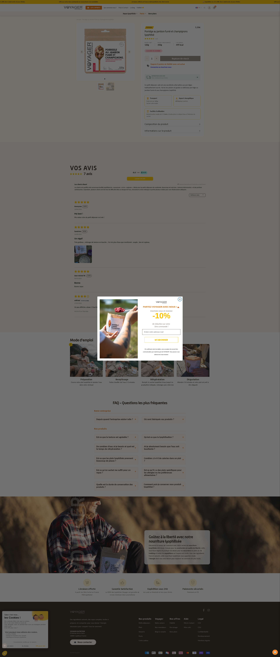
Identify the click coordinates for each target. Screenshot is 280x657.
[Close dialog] (180, 299)
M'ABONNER (161, 339)
